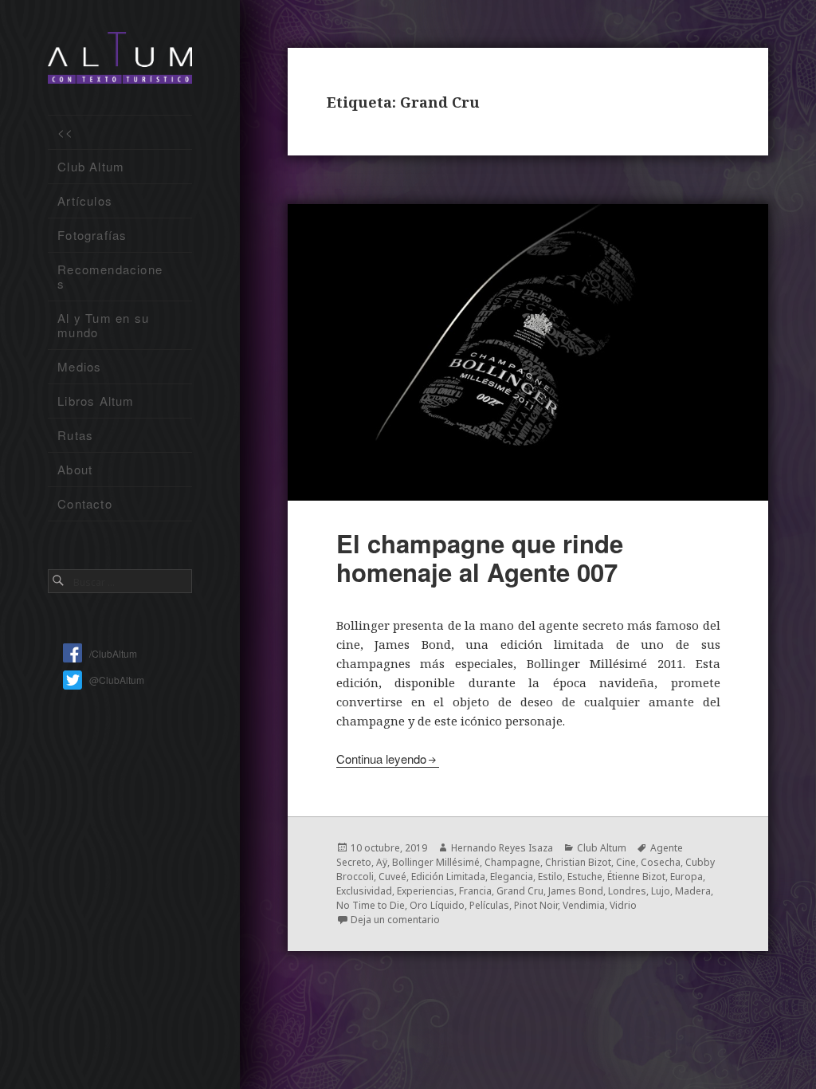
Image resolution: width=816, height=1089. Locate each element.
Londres (627, 891)
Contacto (84, 503)
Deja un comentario (395, 919)
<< (65, 132)
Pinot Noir (536, 905)
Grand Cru (519, 891)
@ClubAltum (116, 679)
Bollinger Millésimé (436, 862)
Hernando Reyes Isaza (502, 848)
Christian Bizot (578, 862)
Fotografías (92, 234)
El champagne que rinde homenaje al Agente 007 (479, 557)
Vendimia (584, 905)
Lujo (660, 891)
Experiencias (425, 891)
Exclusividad (364, 891)
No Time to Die (370, 905)
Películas (489, 905)
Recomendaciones (110, 276)
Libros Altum (95, 400)
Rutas (75, 435)
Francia (475, 891)
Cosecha (661, 862)
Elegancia (511, 876)
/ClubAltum (113, 653)
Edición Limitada (448, 876)
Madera (693, 891)
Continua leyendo (381, 758)
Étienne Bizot (636, 876)
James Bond (575, 891)
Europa (686, 876)
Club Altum (90, 166)
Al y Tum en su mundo (103, 324)
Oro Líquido (437, 905)
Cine (626, 862)
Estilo (550, 876)
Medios (79, 366)
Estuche (584, 876)
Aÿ (381, 862)
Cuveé (392, 876)
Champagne (512, 862)
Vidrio (623, 905)
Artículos (84, 200)
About (74, 469)
